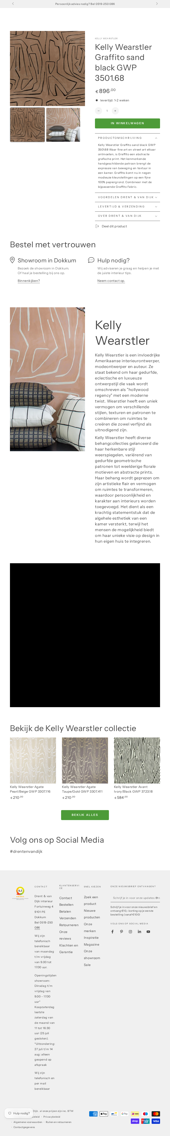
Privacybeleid (51, 1116)
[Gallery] (47, 87)
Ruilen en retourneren (58, 1122)
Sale (87, 965)
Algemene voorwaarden (28, 1122)
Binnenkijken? (29, 281)
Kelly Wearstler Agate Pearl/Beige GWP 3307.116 (30, 789)
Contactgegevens (24, 1127)
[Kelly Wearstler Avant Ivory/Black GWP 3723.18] (137, 760)
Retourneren (69, 925)
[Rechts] (156, 4)
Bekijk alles (85, 815)
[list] (85, 272)
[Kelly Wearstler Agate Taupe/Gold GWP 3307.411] (85, 760)
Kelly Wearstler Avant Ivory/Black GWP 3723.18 (133, 789)
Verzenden (67, 918)
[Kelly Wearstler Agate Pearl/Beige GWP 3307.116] (33, 760)
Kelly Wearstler (106, 38)
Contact (65, 898)
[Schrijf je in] (157, 897)
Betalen (65, 911)
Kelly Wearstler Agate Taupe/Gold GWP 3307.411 (82, 789)
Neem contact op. (111, 281)
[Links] (13, 4)
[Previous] (16, 68)
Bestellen (66, 905)
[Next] (78, 68)
